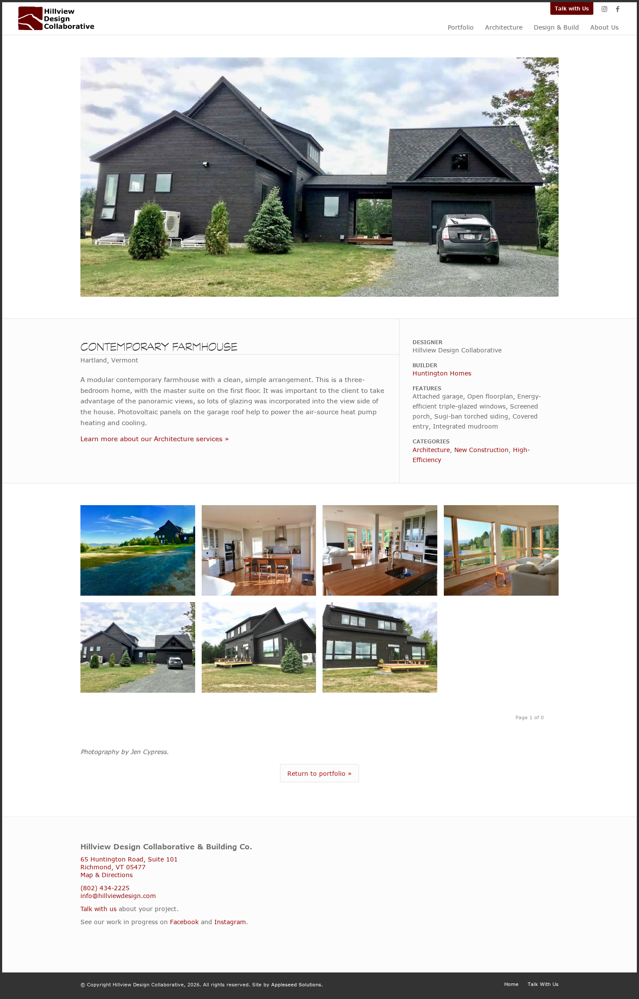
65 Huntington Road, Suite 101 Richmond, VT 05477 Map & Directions (129, 866)
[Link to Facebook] (617, 8)
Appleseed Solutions (296, 984)
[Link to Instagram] (604, 8)
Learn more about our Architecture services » (154, 439)
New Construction (481, 449)
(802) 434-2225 (105, 888)
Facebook (184, 921)
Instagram (230, 921)
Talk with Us (572, 8)
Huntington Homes (442, 373)
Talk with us (98, 908)
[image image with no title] (141, 553)
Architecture (431, 449)
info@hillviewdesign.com (118, 895)
